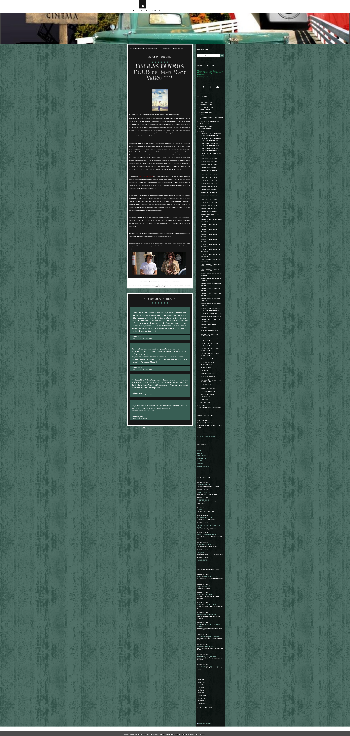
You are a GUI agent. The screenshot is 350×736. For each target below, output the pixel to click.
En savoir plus (201, 734)
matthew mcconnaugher (168, 285)
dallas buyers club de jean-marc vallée (146, 285)
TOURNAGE (204, 399)
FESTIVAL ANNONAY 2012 (209, 174)
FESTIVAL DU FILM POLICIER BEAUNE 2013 (209, 230)
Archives (144, 11)
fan (130, 223)
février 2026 (202, 695)
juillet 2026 (201, 682)
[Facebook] (203, 86)
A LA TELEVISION (206, 364)
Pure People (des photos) (205, 423)
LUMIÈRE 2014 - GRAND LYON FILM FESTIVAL (210, 354)
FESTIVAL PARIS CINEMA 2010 (210, 324)
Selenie (199, 614)
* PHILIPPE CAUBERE (205, 102)
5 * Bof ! (201, 114)
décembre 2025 (203, 700)
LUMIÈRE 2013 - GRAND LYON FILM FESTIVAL (210, 349)
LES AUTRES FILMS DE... (208, 388)
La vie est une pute (205, 402)
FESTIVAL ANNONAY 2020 (209, 199)
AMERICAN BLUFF (178, 48)
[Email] (142, 4)
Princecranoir (201, 636)
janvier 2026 (202, 698)
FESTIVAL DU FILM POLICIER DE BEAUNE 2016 (210, 255)
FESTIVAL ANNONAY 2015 (209, 183)
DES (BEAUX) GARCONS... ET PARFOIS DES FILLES (211, 381)
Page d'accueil (166, 48)
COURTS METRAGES (205, 129)
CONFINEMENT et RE (205, 126)
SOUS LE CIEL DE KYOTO (205, 517)
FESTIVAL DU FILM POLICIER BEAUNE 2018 (209, 235)
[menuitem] (132, 10)
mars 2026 (201, 692)
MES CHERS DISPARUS (208, 391)
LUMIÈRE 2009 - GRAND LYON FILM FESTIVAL (210, 344)
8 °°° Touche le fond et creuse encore (210, 124)
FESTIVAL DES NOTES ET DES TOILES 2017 (210, 215)
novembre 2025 (203, 703)
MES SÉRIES (202, 405)
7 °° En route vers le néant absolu (209, 121)
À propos (156, 11)
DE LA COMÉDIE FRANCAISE (206, 535)
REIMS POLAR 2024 (207, 358)
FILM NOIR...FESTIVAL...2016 (209, 331)
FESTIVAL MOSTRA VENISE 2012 (211, 313)
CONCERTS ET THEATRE (208, 373)
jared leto (181, 285)
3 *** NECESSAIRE (204, 109)
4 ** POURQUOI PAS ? (205, 112)
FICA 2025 (204, 328)
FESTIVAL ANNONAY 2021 (209, 202)
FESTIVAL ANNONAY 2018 (209, 193)
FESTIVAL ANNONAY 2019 (209, 196)
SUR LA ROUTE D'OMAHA (206, 544)
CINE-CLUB (204, 370)
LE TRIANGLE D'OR (203, 484)
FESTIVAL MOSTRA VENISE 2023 (211, 316)
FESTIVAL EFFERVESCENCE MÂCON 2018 (211, 299)
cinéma (162, 286)
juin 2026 (201, 685)
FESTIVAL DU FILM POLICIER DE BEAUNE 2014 (210, 245)
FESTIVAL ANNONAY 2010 (209, 167)
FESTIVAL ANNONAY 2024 (209, 208)
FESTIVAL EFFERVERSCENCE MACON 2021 (211, 275)
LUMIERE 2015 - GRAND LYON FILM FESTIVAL (210, 335)
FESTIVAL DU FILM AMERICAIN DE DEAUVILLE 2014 (211, 220)
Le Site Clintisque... (203, 420)
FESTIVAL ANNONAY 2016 (209, 186)
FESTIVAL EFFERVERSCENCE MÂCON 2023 (211, 279)
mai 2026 (201, 687)
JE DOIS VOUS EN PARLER (207, 362)
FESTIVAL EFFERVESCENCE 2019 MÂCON (211, 284)
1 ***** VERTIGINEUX (205, 104)
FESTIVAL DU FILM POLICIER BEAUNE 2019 (209, 240)
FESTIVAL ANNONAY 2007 (209, 158)
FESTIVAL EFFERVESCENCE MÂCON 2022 (211, 304)
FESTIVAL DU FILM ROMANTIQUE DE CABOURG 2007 (211, 265)
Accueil (132, 11)
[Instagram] (210, 86)
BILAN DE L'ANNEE (206, 367)
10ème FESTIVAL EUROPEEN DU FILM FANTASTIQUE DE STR (211, 134)
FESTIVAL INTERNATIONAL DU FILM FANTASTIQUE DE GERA (210, 309)
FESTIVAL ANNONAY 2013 (209, 177)
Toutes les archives (204, 707)
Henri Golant (201, 461)
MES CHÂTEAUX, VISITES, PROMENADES (208, 395)
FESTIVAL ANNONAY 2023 (209, 205)
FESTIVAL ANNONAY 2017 (209, 189)
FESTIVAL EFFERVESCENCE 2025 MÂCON (211, 294)
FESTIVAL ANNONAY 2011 (209, 171)
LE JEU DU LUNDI (206, 385)
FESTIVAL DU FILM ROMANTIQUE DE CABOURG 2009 (211, 270)
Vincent (199, 624)
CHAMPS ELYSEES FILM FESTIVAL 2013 (211, 154)
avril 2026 (201, 690)
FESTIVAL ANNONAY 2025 (209, 212)
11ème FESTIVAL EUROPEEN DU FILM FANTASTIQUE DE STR (211, 139)
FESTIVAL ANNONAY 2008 (209, 161)
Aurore (199, 576)
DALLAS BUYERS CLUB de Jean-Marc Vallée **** (159, 72)
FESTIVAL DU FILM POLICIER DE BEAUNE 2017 (210, 260)
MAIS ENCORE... (202, 560)
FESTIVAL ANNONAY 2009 (209, 164)
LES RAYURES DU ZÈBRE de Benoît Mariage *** (144, 48)
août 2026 (201, 679)
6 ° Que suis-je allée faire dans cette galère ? (210, 118)
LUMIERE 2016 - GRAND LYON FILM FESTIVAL (210, 340)
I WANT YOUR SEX (203, 492)
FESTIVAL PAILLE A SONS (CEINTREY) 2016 (211, 320)
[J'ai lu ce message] (348, 734)
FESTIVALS (202, 131)
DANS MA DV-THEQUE (208, 377)
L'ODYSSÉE (200, 509)
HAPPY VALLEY (202, 552)
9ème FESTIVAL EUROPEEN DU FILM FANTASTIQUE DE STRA (210, 149)
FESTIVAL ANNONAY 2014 (209, 180)
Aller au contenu (7, 2)
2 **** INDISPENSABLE (154, 282)
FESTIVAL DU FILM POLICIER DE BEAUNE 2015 (210, 250)
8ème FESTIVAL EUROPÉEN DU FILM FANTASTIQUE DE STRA (210, 144)
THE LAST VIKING (203, 500)
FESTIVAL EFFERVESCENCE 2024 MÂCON (211, 289)
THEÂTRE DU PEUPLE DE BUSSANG (210, 407)
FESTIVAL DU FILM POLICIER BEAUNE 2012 (209, 225)
